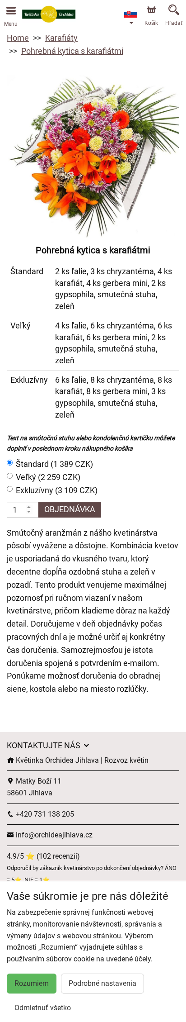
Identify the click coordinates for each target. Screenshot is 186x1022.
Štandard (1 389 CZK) (54, 464)
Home (18, 38)
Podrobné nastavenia (102, 983)
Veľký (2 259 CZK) (48, 477)
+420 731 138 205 (44, 814)
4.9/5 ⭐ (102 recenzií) (43, 856)
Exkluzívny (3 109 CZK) (57, 490)
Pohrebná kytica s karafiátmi (72, 51)
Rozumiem (31, 983)
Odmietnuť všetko (42, 1007)
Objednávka (69, 509)
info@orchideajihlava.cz (53, 835)
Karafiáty (61, 38)
